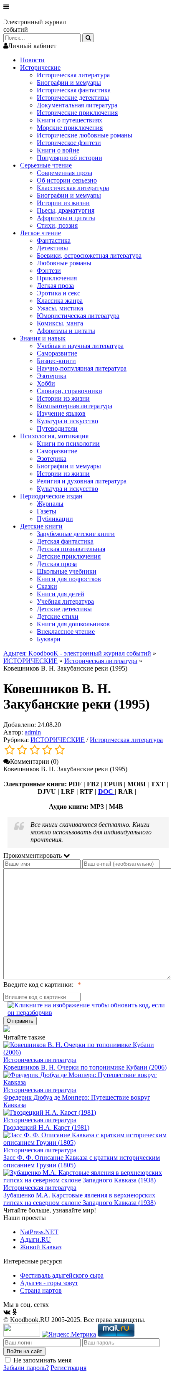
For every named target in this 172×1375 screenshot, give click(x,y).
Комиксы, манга (60, 323)
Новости (32, 60)
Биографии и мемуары (69, 82)
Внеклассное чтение (66, 631)
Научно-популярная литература (81, 368)
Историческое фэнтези (69, 142)
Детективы (52, 248)
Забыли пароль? (26, 1367)
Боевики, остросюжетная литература (89, 255)
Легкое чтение (40, 232)
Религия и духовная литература (81, 481)
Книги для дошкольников (73, 624)
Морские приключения (70, 127)
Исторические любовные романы (84, 135)
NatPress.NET (39, 1231)
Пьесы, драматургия (65, 210)
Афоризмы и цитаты (66, 217)
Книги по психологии (68, 443)
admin (33, 732)
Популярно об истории (69, 157)
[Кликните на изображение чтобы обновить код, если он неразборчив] (88, 1009)
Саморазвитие (57, 353)
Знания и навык (43, 338)
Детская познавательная (71, 548)
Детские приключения (69, 556)
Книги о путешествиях (69, 120)
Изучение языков (61, 413)
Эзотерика (51, 375)
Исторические (40, 67)
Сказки (47, 586)
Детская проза (57, 563)
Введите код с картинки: (38, 984)
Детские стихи (57, 616)
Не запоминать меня (42, 1360)
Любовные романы (64, 263)
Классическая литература (73, 187)
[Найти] (88, 37)
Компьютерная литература (74, 405)
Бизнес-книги (56, 360)
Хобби (46, 383)
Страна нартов (41, 1290)
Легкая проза (55, 285)
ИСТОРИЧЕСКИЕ (30, 660)
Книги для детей (60, 593)
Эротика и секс (58, 293)
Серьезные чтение (46, 165)
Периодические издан (51, 496)
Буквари (49, 639)
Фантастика (54, 240)
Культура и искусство (67, 420)
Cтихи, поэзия (57, 225)
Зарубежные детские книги (76, 533)
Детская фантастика (65, 541)
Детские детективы (64, 609)
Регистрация (68, 1367)
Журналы (50, 503)
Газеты (46, 511)
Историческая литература (73, 75)
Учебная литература (65, 601)
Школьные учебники (66, 571)
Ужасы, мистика (60, 308)
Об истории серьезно (67, 180)
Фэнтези (49, 270)
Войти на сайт (24, 1351)
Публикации (55, 518)
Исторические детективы (73, 97)
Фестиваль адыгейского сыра (62, 1275)
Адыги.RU (35, 1239)
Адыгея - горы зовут (49, 1282)
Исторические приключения (77, 112)
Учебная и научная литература (80, 345)
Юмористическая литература (78, 315)
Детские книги (41, 526)
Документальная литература (77, 105)
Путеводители (57, 428)
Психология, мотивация (54, 436)
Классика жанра (60, 300)
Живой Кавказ (40, 1246)
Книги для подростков (69, 578)
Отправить (20, 1021)
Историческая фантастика (74, 90)
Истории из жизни (63, 202)
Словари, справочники (69, 390)
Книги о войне (58, 150)
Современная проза (64, 172)
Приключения (57, 278)
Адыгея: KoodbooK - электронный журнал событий (77, 653)
